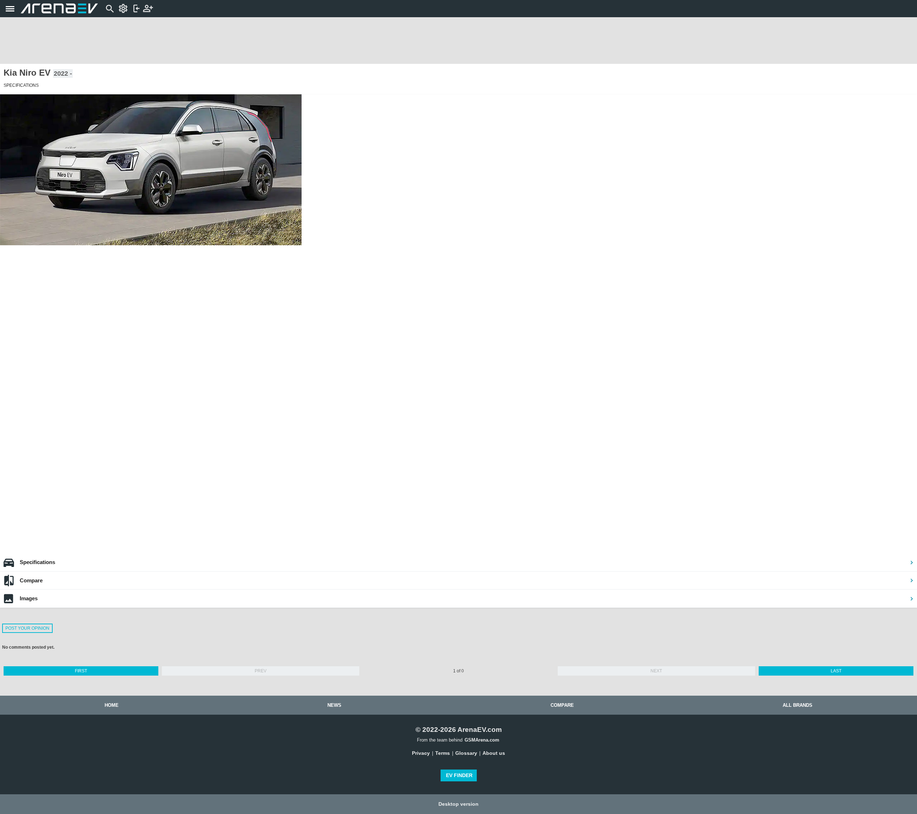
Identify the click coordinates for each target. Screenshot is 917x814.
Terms (442, 753)
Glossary (466, 753)
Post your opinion (27, 628)
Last (836, 670)
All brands (797, 705)
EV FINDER (459, 775)
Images (29, 598)
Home (112, 705)
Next (656, 670)
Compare (31, 580)
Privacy (421, 753)
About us (493, 753)
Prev (261, 670)
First (81, 670)
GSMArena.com (482, 740)
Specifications (37, 562)
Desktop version (458, 804)
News (334, 705)
